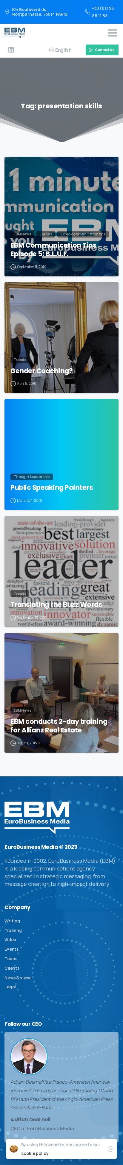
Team (10, 958)
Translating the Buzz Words (56, 604)
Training (13, 930)
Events (11, 949)
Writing (12, 921)
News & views (17, 977)
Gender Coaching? (41, 371)
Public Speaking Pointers (51, 487)
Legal (10, 987)
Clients (11, 968)
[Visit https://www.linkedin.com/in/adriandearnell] (11, 50)
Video (10, 939)
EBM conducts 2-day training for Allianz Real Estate (58, 726)
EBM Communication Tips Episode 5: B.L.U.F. (53, 249)
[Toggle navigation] (113, 33)
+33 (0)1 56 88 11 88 (103, 11)
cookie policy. (35, 1153)
